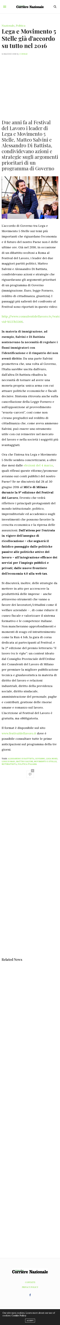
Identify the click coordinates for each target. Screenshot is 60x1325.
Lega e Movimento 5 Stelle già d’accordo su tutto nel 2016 (29, 38)
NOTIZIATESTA (9, 764)
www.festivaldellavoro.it (19, 733)
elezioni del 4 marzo (38, 465)
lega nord (52, 758)
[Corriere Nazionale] (30, 6)
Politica (20, 25)
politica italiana (27, 764)
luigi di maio (8, 761)
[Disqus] (30, 828)
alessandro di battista (21, 758)
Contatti (30, 1282)
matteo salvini (24, 761)
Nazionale (8, 25)
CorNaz (23, 54)
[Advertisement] (30, 85)
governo (40, 758)
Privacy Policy (30, 1287)
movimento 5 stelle (45, 761)
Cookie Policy (19, 1315)
